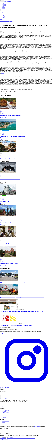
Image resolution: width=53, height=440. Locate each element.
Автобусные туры (5, 410)
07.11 (1, 203)
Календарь (4, 5)
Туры (3, 3)
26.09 (1, 224)
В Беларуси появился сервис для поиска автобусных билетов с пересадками (17, 282)
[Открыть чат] (0, 396)
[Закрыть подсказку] (0, 388)
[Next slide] (3, 97)
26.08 (1, 117)
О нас (3, 415)
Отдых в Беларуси (5, 412)
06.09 (3, 265)
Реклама (3, 422)
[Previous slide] (1, 97)
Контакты (4, 417)
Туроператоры (5, 405)
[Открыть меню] (2, 1)
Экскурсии (4, 4)
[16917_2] (2, 73)
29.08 (1, 265)
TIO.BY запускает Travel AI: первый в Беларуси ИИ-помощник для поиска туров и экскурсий (21, 311)
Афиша (3, 8)
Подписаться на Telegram (6, 333)
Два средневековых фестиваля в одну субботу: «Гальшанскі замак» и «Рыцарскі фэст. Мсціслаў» (22, 297)
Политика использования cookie (29, 438)
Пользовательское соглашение (17, 438)
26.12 (5, 203)
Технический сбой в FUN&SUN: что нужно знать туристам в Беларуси (16, 325)
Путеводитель (4, 404)
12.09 (5, 265)
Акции (3, 7)
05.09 (1, 160)
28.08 (3, 117)
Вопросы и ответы (5, 421)
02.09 (5, 117)
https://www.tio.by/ (37, 426)
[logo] (7, 1)
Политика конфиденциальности (6, 438)
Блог (3, 6)
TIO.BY (2, 437)
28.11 (3, 203)
